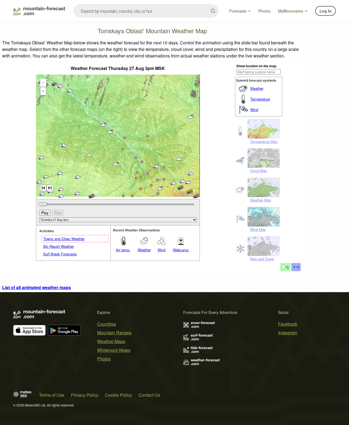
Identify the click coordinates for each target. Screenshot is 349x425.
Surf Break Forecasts (60, 253)
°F (297, 267)
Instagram (287, 332)
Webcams (181, 249)
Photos (264, 11)
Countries (106, 324)
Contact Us (149, 395)
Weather (256, 88)
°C (287, 267)
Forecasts (237, 11)
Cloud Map (258, 170)
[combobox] (146, 10)
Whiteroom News (113, 350)
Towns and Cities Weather (64, 238)
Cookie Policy (118, 395)
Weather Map (260, 200)
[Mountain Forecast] (39, 11)
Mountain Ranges (114, 332)
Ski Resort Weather (58, 246)
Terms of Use (51, 395)
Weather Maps (111, 341)
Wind (254, 109)
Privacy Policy (84, 395)
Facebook (287, 324)
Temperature (260, 99)
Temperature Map (264, 141)
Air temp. (123, 249)
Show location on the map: (256, 65)
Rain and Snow (262, 258)
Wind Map (258, 229)
